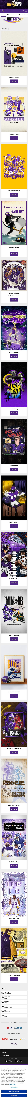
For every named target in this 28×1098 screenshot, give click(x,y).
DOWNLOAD (14, 81)
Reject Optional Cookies (14, 1091)
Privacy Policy (12, 1084)
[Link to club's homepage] (3, 10)
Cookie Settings (14, 1087)
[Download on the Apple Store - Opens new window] (8, 1061)
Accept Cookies (14, 1095)
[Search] (23, 11)
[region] (14, 1081)
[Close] (26, 1067)
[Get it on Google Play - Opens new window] (18, 1062)
